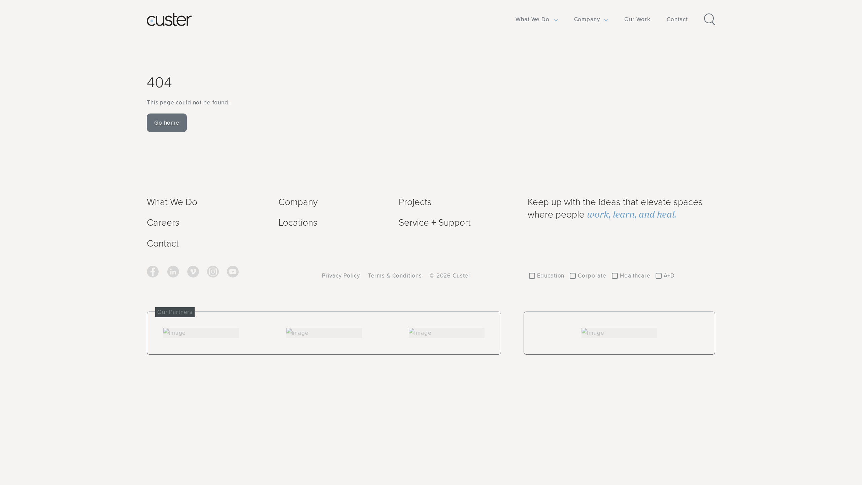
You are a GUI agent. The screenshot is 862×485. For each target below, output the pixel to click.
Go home (166, 123)
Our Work (637, 19)
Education (551, 275)
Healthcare (635, 275)
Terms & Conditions (395, 275)
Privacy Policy (341, 275)
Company (587, 19)
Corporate (592, 275)
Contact (677, 19)
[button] (533, 19)
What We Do (533, 19)
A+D (669, 275)
